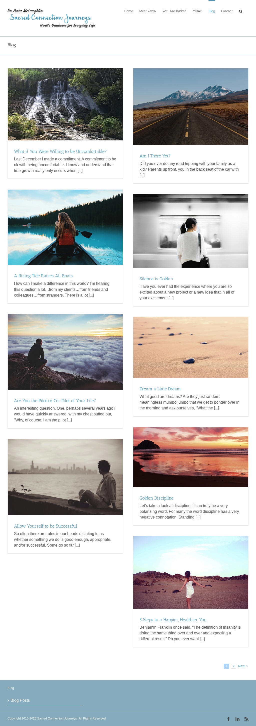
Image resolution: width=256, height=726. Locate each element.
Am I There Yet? (155, 156)
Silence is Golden (156, 279)
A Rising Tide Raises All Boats (43, 276)
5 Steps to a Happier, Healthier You (173, 619)
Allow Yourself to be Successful (45, 526)
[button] (240, 11)
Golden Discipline (157, 498)
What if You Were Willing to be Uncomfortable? (60, 151)
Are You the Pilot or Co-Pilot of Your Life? (55, 400)
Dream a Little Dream (160, 389)
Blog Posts (20, 700)
